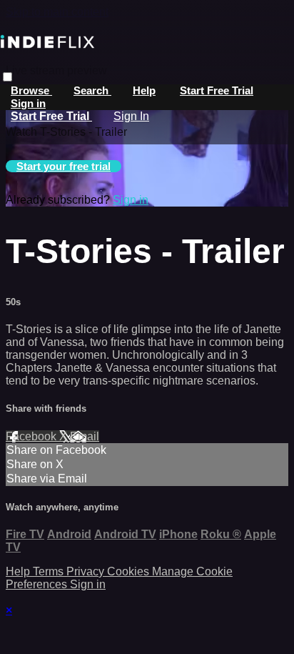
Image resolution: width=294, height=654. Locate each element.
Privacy (86, 571)
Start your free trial (63, 166)
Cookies (129, 571)
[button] (7, 76)
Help (144, 90)
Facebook (32, 436)
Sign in (28, 103)
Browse (31, 90)
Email (84, 436)
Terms (49, 571)
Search (92, 90)
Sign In (131, 116)
